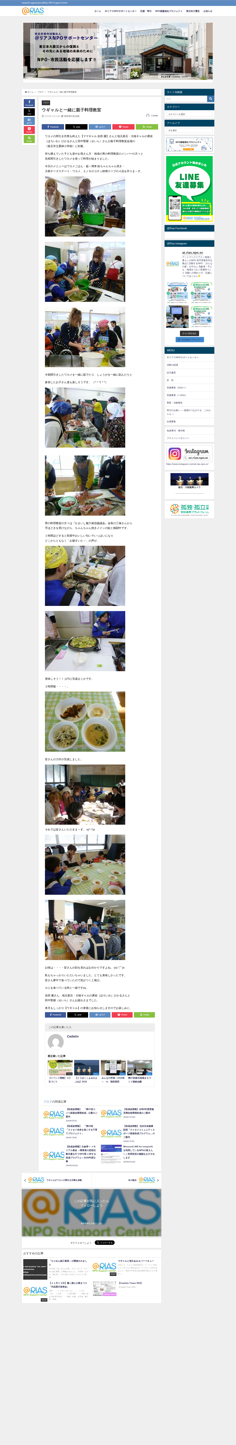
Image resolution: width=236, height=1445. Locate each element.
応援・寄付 (146, 11)
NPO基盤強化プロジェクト (169, 11)
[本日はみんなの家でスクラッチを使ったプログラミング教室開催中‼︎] (177, 317)
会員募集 (171, 421)
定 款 (170, 380)
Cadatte (154, 116)
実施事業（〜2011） (177, 395)
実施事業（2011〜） (177, 388)
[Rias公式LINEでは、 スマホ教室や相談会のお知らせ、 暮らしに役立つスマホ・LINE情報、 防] (201, 317)
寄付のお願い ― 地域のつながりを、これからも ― (189, 412)
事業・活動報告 (175, 403)
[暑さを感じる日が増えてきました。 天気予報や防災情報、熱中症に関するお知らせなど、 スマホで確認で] (201, 292)
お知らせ (207, 11)
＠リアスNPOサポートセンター (121, 11)
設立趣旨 (171, 372)
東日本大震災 (193, 11)
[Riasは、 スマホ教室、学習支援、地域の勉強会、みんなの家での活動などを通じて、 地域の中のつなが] (177, 292)
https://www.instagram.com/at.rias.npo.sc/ (187, 464)
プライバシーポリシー (178, 438)
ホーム (97, 11)
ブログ (46, 103)
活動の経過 (172, 365)
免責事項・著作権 (176, 430)
